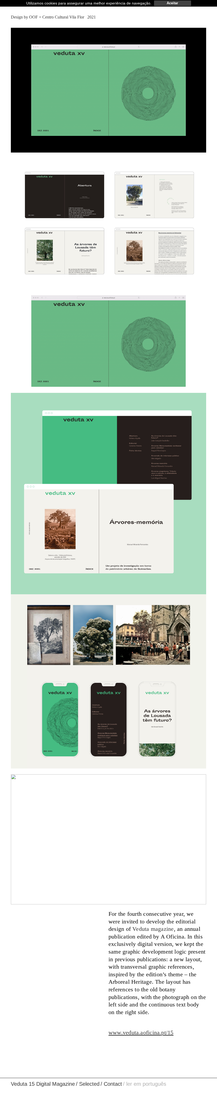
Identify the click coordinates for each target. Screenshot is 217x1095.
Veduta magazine (153, 929)
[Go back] (203, 17)
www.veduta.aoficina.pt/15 (141, 1032)
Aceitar (172, 3)
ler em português (146, 1084)
